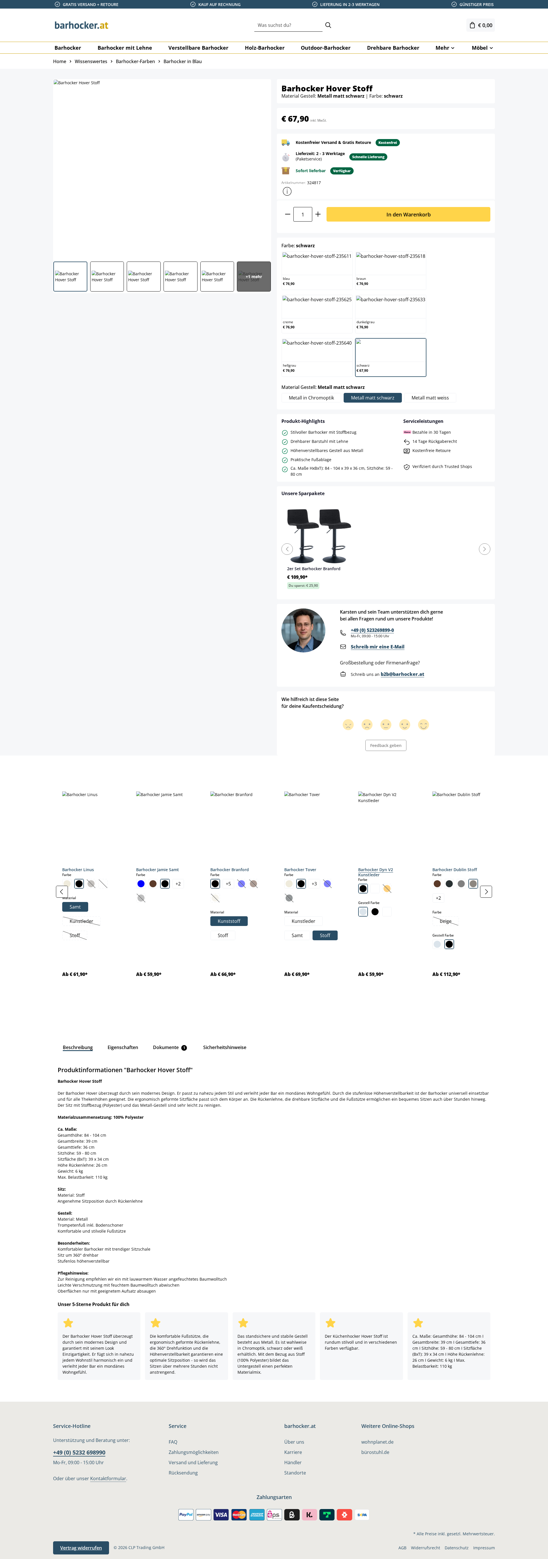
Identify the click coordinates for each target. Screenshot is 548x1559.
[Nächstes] (486, 892)
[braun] (153, 884)
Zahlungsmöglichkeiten (194, 1452)
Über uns (294, 1442)
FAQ (173, 1442)
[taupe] (473, 884)
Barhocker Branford (229, 869)
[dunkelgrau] (449, 884)
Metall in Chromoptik (311, 398)
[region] (274, 892)
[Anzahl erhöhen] (318, 214)
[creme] (67, 884)
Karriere (293, 1452)
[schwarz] (79, 884)
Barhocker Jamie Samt (157, 869)
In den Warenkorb (408, 214)
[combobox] (288, 25)
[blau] (141, 884)
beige (449, 921)
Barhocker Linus (78, 869)
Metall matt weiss (430, 398)
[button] (287, 191)
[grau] (461, 884)
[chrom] (363, 912)
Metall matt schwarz (372, 398)
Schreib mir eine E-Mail (377, 647)
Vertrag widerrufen (81, 1548)
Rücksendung (183, 1473)
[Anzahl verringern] (287, 214)
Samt (75, 907)
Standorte (295, 1473)
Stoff (78, 936)
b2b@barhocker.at (402, 674)
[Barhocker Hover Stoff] (162, 168)
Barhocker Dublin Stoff (454, 869)
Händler (293, 1462)
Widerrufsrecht (425, 1547)
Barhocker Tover (300, 869)
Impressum (484, 1547)
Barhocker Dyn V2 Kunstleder (375, 872)
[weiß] (375, 888)
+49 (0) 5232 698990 (79, 1452)
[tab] (63, 768)
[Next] (484, 549)
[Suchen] (328, 25)
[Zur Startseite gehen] (81, 25)
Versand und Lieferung (193, 1462)
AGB (402, 1547)
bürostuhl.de (375, 1452)
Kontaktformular (108, 1478)
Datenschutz (457, 1547)
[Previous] (287, 549)
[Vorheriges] (62, 892)
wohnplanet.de (377, 1442)
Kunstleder (85, 921)
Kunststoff (229, 921)
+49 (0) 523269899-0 (372, 630)
